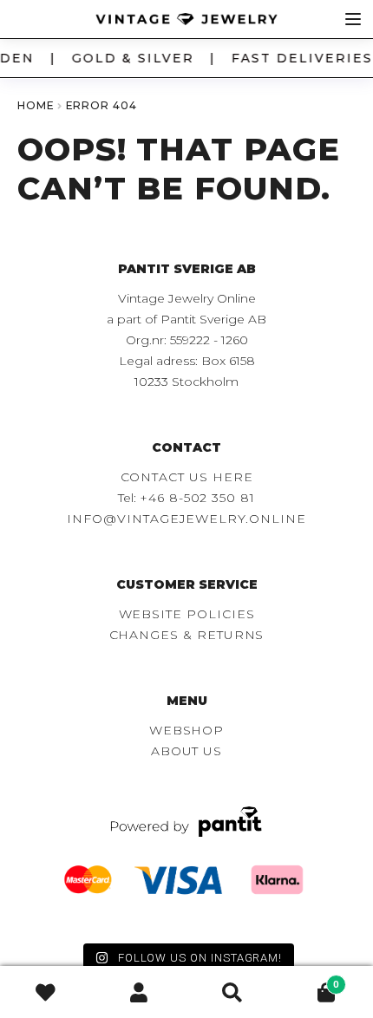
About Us (186, 751)
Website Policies (187, 614)
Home (36, 105)
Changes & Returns (187, 635)
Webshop (187, 730)
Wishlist (47, 992)
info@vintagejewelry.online (186, 518)
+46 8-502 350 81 (197, 498)
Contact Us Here (187, 477)
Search (233, 992)
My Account (140, 992)
